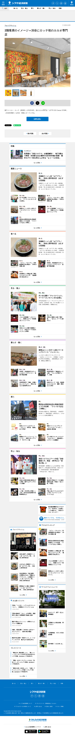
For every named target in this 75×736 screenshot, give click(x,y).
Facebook (53, 3)
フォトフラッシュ (10, 25)
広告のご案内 (49, 706)
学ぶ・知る (52, 8)
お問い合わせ (38, 706)
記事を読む (37, 119)
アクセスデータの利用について (23, 706)
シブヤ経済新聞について (26, 703)
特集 (60, 8)
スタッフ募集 (60, 706)
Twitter (57, 3)
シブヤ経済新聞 (18, 3)
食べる (16, 8)
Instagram (61, 3)
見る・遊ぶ (24, 8)
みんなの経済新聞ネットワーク (37, 720)
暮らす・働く (41, 8)
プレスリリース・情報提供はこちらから (46, 703)
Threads (65, 3)
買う (32, 8)
